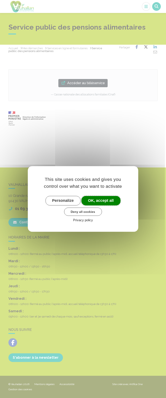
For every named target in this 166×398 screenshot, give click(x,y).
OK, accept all (101, 200)
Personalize (63, 200)
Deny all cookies (83, 211)
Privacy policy (83, 220)
